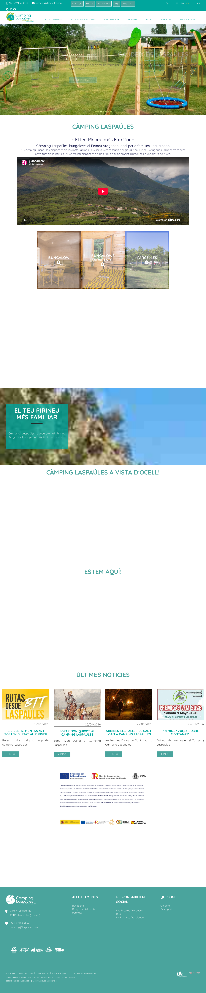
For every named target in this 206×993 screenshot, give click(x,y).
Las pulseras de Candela (130, 910)
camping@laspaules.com (48, 3)
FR (198, 3)
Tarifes (89, 4)
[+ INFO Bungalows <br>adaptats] (103, 264)
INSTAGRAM (11, 9)
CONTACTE (77, 4)
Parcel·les (77, 912)
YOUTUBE (15, 9)
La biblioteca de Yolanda (130, 917)
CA (187, 3)
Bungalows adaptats (83, 909)
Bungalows (78, 905)
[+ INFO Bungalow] (59, 262)
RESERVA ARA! (103, 4)
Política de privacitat (61, 973)
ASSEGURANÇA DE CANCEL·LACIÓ (45, 981)
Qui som (165, 905)
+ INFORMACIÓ (34, 80)
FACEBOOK (7, 9)
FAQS (116, 4)
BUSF (119, 913)
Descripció (166, 909)
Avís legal (29, 973)
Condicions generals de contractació (22, 977)
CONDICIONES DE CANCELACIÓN (18, 981)
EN (182, 3)
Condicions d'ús (42, 973)
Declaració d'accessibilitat (84, 973)
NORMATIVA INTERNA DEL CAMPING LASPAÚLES (58, 977)
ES (177, 3)
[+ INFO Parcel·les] (147, 262)
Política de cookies (14, 973)
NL (193, 3)
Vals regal (128, 4)
